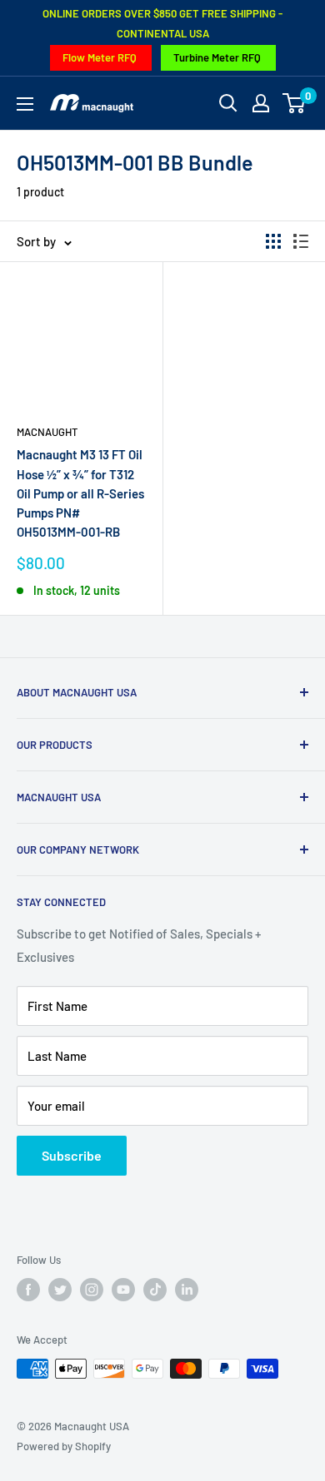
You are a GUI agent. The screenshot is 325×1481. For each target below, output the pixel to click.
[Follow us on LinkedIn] (186, 1289)
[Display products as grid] (273, 241)
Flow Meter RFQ (99, 57)
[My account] (260, 103)
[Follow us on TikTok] (155, 1289)
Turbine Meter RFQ (217, 57)
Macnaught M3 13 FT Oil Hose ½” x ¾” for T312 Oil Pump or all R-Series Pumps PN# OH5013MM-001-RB (80, 493)
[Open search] (228, 103)
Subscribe (72, 1155)
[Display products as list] (300, 241)
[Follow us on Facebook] (28, 1289)
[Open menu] (25, 104)
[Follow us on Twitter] (60, 1289)
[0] (294, 103)
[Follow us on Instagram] (91, 1289)
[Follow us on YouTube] (123, 1289)
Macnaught (47, 431)
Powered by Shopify (64, 1446)
